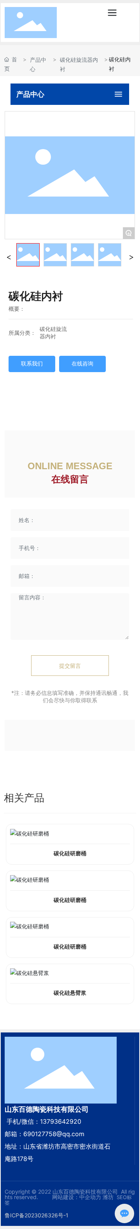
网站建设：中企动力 (76, 1197)
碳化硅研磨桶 (70, 853)
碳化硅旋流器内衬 (79, 64)
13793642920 (60, 1121)
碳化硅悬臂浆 (70, 993)
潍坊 (108, 1197)
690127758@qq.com (53, 1134)
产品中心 (38, 64)
